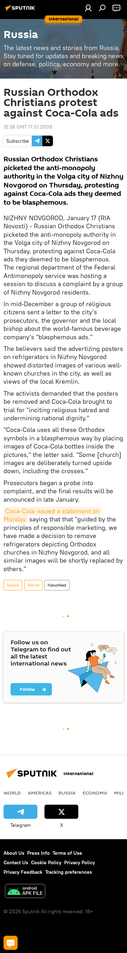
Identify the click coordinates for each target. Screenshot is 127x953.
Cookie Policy (46, 862)
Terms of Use (67, 853)
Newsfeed (57, 585)
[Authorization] (88, 8)
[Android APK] (25, 892)
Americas (40, 793)
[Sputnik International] (21, 10)
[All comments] (11, 943)
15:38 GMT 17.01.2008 (28, 127)
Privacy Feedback (23, 872)
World (33, 585)
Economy (95, 793)
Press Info (38, 853)
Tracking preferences (68, 872)
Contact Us (16, 862)
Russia (13, 585)
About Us (14, 853)
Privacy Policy (79, 862)
